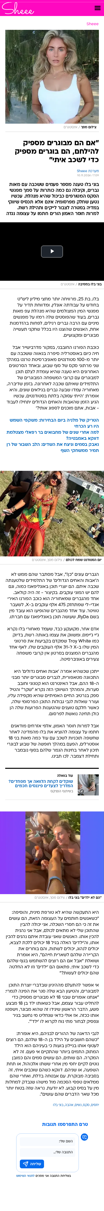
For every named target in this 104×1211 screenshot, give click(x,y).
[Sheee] (18, 8)
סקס (86, 1105)
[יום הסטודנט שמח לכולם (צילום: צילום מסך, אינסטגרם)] (52, 517)
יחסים (95, 1105)
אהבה (69, 1105)
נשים (78, 1105)
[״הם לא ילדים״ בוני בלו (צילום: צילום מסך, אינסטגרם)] (52, 856)
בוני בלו (58, 1105)
